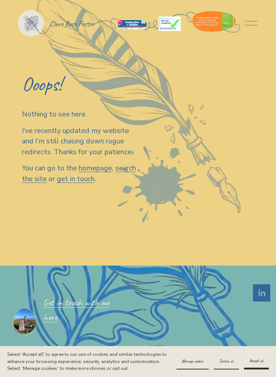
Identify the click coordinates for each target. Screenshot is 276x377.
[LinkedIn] (261, 293)
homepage (95, 168)
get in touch (76, 179)
